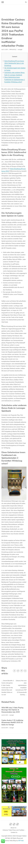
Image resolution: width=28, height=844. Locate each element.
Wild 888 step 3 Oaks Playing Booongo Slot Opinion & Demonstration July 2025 (12, 710)
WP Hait (20, 840)
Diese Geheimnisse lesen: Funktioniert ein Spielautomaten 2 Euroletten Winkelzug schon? (14, 79)
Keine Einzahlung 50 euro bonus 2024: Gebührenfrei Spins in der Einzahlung (14, 63)
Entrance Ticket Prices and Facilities (13, 830)
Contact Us (14, 832)
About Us (13, 828)
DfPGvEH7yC (12, 49)
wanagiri (20, 49)
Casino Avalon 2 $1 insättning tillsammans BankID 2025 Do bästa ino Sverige (12, 722)
